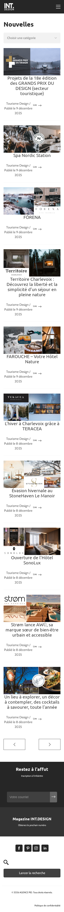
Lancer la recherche (32, 873)
